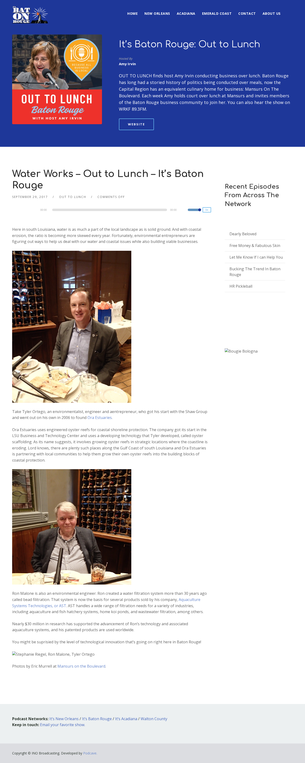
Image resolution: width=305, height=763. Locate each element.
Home (132, 13)
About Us (272, 13)
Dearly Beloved (242, 233)
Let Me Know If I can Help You (256, 257)
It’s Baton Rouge (97, 718)
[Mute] (184, 210)
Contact (247, 13)
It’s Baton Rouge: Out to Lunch (189, 44)
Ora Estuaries (99, 417)
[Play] (26, 209)
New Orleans (157, 13)
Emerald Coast (217, 13)
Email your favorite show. (62, 724)
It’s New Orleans (64, 718)
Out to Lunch (72, 197)
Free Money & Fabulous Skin (254, 245)
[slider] (194, 213)
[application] (110, 210)
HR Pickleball (240, 286)
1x (206, 209)
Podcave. (90, 753)
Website (136, 124)
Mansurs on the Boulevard (81, 666)
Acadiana (186, 13)
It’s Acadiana (126, 718)
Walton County (154, 718)
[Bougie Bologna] (241, 351)
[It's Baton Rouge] (30, 11)
